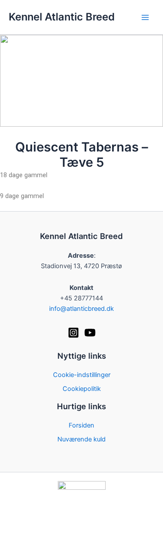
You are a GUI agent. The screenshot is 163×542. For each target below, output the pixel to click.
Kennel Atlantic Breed (62, 16)
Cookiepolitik (82, 389)
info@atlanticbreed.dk (81, 309)
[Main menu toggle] (145, 17)
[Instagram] (73, 332)
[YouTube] (90, 332)
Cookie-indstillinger (81, 375)
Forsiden (81, 425)
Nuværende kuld (81, 439)
